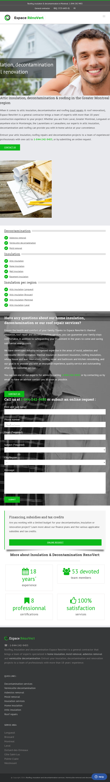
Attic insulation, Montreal (21, 299)
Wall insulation (16, 271)
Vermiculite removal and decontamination (82, 777)
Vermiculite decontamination (22, 243)
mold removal (73, 654)
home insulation (56, 654)
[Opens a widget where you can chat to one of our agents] (99, 777)
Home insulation (16, 266)
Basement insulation (18, 276)
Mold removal (15, 248)
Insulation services (14, 701)
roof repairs (77, 110)
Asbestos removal (17, 237)
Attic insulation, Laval (19, 305)
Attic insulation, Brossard (21, 294)
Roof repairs (11, 714)
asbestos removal (92, 654)
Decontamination (17, 231)
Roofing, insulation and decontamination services (45, 777)
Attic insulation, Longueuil (21, 289)
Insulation (12, 254)
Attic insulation (16, 261)
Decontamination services (18, 683)
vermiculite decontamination (24, 658)
